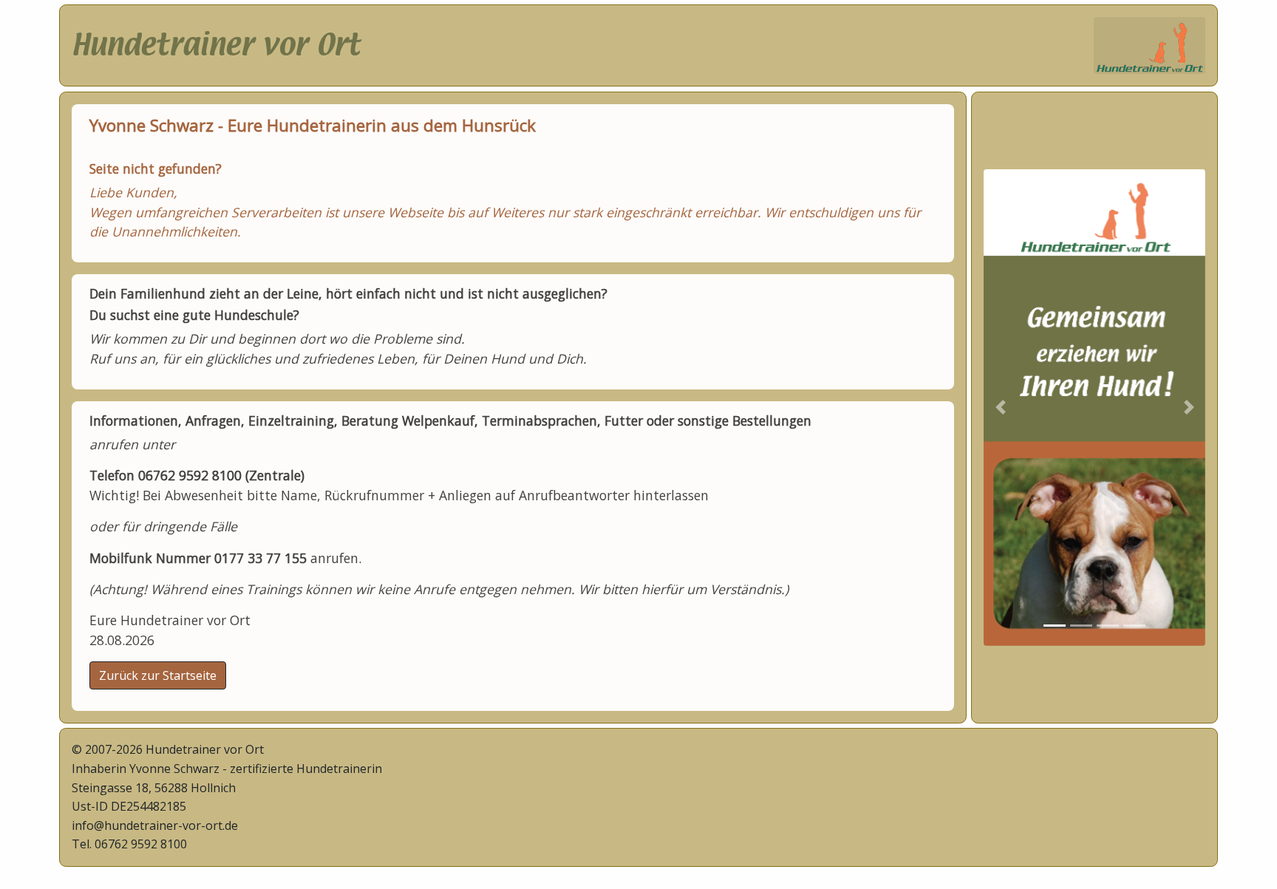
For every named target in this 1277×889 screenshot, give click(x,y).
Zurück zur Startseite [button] (158, 675)
